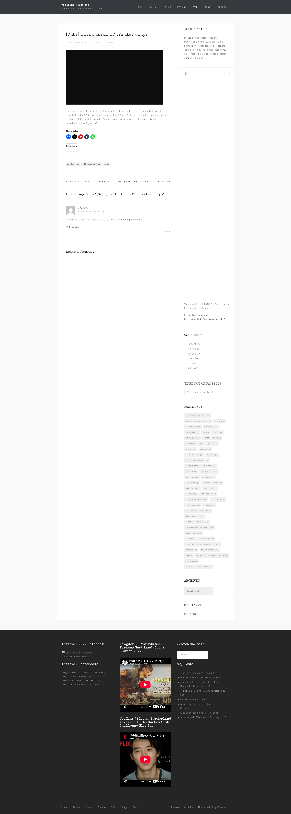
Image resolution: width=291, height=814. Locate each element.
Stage (207, 7)
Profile (153, 7)
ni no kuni (218, 499)
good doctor (194, 455)
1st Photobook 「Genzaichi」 (85, 684)
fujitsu (211, 443)
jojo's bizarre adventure (200, 466)
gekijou (205, 449)
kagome (191, 471)
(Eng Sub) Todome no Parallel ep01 (199, 713)
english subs (73, 164)
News (190, 344)
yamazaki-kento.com (75, 5)
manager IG (208, 494)
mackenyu (192, 488)
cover (217, 432)
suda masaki (193, 533)
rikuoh (209, 505)
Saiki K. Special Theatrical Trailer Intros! (87, 181)
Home (139, 7)
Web (195, 7)
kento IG (192, 477)
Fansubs (222, 7)
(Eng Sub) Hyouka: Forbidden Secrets (200, 677)
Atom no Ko (193, 427)
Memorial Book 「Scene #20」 (86, 676)
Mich (97, 43)
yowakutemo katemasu (199, 567)
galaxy (191, 449)
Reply (167, 232)
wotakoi (191, 561)
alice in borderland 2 (198, 421)
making (191, 494)
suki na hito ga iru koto (200, 539)
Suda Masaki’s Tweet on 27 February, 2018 (203, 717)
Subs (110, 43)
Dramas (181, 7)
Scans (190, 358)
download (192, 438)
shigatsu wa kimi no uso (199, 527)
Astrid (210, 807)
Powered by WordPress (183, 807)
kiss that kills (212, 483)
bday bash (211, 427)
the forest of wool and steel (202, 544)
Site (189, 363)
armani (220, 421)
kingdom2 (192, 483)
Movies (167, 7)
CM (206, 432)
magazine (210, 488)
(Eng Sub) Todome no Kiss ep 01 (197, 673)
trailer (107, 164)
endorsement (212, 438)
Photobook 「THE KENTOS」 (85, 680)
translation (210, 550)
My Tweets (190, 614)
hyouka (212, 455)
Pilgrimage (193, 349)
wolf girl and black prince (211, 555)
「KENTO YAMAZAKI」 (93, 672)
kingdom (208, 477)
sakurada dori (195, 516)
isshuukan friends (197, 460)
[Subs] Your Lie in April (192, 699)
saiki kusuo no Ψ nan (91, 164)
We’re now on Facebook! (203, 384)
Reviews (191, 354)
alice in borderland (197, 415)
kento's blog (209, 471)
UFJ (189, 555)
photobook (193, 505)
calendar (192, 432)
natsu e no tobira (196, 499)
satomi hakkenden (197, 522)
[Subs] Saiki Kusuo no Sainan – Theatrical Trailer (144, 181)
